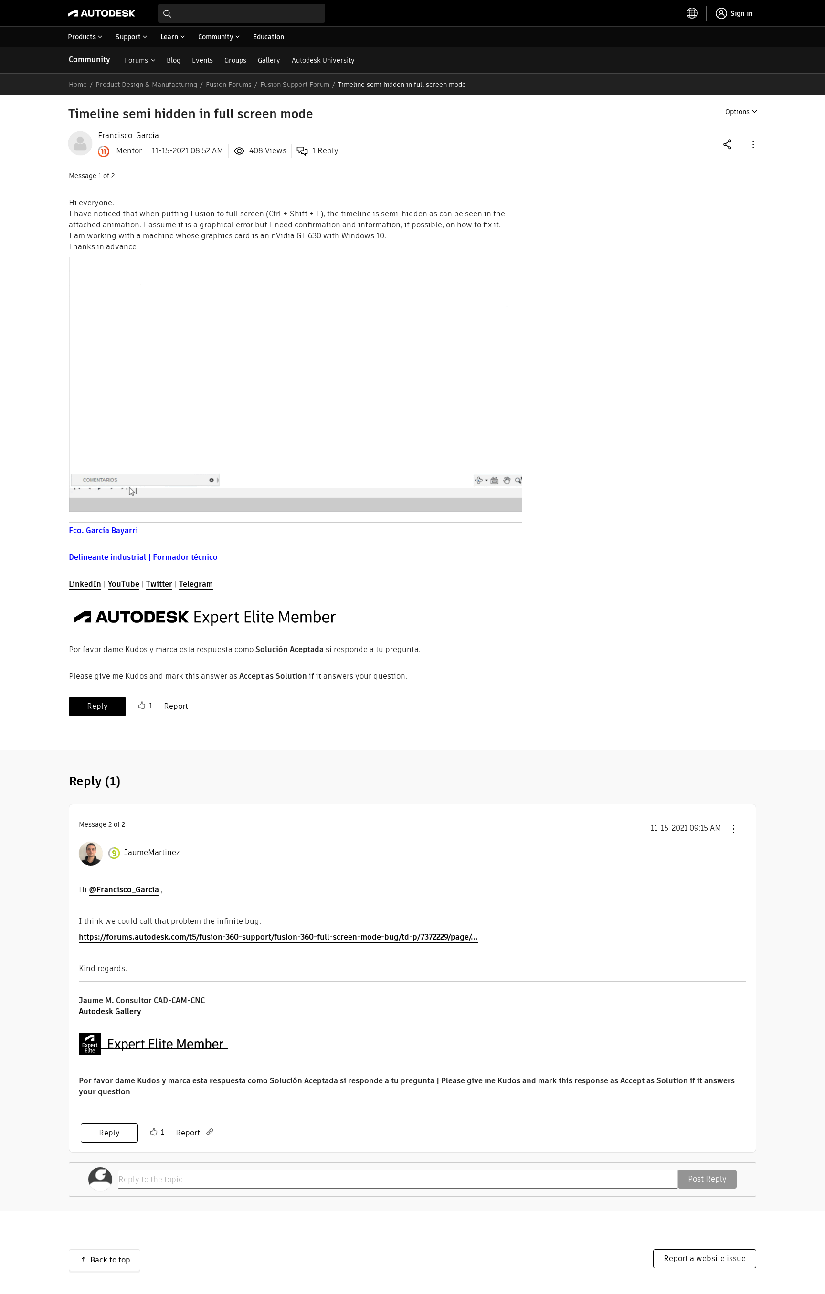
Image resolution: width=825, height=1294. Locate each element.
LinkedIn (85, 583)
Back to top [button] (110, 1259)
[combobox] (241, 13)
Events (202, 60)
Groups (235, 60)
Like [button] (142, 705)
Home (78, 84)
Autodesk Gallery (110, 1011)
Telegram (196, 583)
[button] (752, 144)
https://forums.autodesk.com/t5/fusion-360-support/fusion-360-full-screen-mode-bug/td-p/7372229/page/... (278, 936)
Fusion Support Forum (294, 84)
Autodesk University (323, 60)
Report (176, 706)
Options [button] (737, 112)
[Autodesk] (101, 13)
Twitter (159, 583)
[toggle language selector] (692, 13)
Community (89, 59)
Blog (173, 60)
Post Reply (707, 1179)
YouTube (123, 583)
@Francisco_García (124, 889)
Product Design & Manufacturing (146, 84)
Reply (97, 706)
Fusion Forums (229, 84)
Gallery (269, 60)
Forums (136, 60)
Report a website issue (705, 1258)
